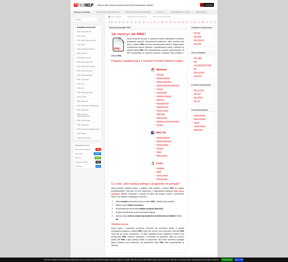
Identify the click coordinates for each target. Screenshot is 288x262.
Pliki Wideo (81, 134)
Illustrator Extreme (164, 96)
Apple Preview (162, 145)
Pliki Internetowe (84, 138)
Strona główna (81, 12)
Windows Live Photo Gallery (168, 121)
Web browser (162, 118)
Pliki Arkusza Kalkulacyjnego (83, 115)
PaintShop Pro (162, 107)
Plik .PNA (197, 37)
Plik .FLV (197, 94)
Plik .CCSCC (199, 90)
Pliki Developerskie (85, 62)
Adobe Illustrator (163, 78)
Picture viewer (162, 111)
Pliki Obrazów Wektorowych (88, 129)
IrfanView (160, 100)
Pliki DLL (160, 12)
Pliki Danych (82, 53)
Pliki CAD (81, 45)
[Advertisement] (130, 87)
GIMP (159, 172)
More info (239, 260)
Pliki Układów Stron (85, 93)
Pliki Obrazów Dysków (86, 66)
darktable (160, 168)
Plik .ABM (198, 58)
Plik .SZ (197, 101)
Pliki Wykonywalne (84, 75)
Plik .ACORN (199, 72)
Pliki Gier (80, 84)
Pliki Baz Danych (84, 58)
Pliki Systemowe (83, 120)
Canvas (160, 89)
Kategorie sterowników (138, 12)
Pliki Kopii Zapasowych (86, 40)
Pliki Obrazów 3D (84, 32)
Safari (159, 152)
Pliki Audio (81, 36)
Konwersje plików (180, 12)
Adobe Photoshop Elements (168, 85)
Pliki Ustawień (83, 110)
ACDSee (160, 75)
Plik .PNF (197, 44)
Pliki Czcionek (83, 79)
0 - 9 (110, 22)
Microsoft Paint (163, 103)
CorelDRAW (162, 93)
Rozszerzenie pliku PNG (162, 17)
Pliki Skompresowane (86, 49)
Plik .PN (197, 33)
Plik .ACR (198, 76)
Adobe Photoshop (164, 82)
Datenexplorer (200, 115)
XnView (160, 125)
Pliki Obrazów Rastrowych (87, 106)
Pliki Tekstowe (83, 125)
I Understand (227, 260)
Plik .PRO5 (198, 97)
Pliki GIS (80, 88)
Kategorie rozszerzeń (107, 12)
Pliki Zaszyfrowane (84, 71)
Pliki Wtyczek (82, 101)
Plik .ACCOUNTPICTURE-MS (203, 65)
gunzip (196, 123)
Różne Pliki (81, 97)
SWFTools (161, 114)
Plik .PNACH (199, 40)
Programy (201, 12)
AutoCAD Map (200, 119)
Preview (160, 148)
